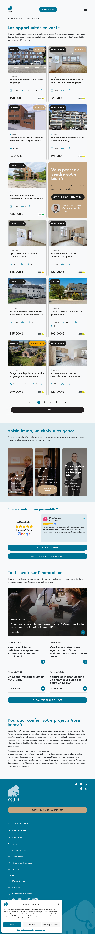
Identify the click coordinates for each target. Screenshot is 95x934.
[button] (58, 904)
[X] (86, 788)
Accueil (10, 18)
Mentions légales (40, 930)
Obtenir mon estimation (67, 197)
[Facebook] (76, 784)
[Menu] (85, 9)
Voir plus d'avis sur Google (47, 556)
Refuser (32, 925)
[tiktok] (81, 788)
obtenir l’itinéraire (18, 824)
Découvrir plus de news (47, 700)
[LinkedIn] (86, 784)
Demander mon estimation (47, 810)
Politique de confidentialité (25, 930)
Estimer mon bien (48, 9)
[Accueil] (10, 9)
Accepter (12, 925)
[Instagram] (81, 784)
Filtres (47, 410)
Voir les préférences (50, 925)
